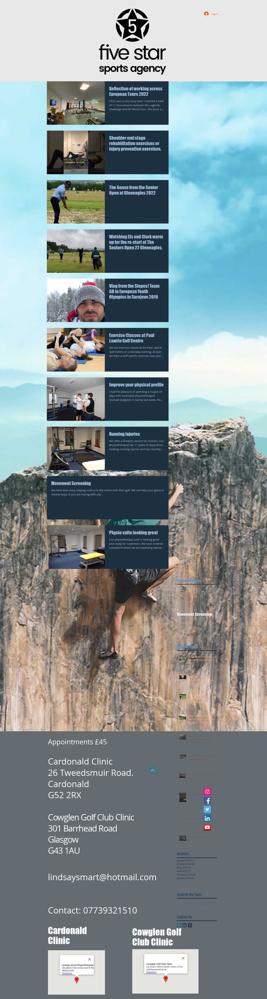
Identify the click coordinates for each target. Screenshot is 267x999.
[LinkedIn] (207, 818)
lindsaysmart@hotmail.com (102, 877)
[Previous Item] (182, 598)
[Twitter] (207, 809)
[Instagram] (207, 791)
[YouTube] (207, 827)
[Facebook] (207, 800)
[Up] (152, 770)
